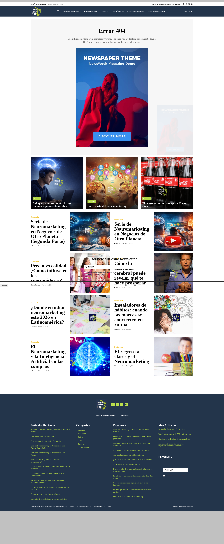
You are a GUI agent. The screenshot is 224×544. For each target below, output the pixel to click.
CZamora (34, 246)
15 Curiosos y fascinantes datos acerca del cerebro (131, 450)
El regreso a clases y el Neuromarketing (131, 356)
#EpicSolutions (189, 506)
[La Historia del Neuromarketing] (112, 183)
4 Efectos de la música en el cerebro (126, 464)
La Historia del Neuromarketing (42, 436)
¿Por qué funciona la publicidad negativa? (128, 455)
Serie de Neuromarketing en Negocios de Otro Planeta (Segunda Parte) (48, 231)
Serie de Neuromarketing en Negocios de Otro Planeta (131, 231)
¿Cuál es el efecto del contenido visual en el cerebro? (132, 460)
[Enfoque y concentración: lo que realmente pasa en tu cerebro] (57, 183)
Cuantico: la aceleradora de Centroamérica (174, 439)
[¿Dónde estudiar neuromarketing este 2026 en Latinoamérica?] (90, 314)
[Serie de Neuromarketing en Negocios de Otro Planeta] (173, 231)
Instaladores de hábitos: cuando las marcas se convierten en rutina (131, 314)
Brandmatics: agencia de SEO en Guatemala (175, 434)
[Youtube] (191, 4)
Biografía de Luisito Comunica (171, 429)
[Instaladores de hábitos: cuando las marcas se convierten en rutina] (173, 314)
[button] (188, 11)
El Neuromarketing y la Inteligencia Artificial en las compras (48, 356)
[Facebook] (183, 4)
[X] (189, 4)
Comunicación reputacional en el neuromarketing (49, 499)
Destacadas (36, 199)
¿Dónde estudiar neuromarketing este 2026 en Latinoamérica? (48, 315)
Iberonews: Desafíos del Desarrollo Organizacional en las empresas (171, 445)
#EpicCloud (182, 506)
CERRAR (4, 285)
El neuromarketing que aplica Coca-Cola (46, 441)
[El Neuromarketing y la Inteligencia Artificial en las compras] (90, 356)
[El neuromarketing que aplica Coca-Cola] (167, 183)
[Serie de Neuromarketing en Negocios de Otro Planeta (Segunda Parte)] (90, 231)
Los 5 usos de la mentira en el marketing (128, 497)
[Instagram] (186, 4)
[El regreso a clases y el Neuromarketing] (173, 356)
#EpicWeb (175, 506)
